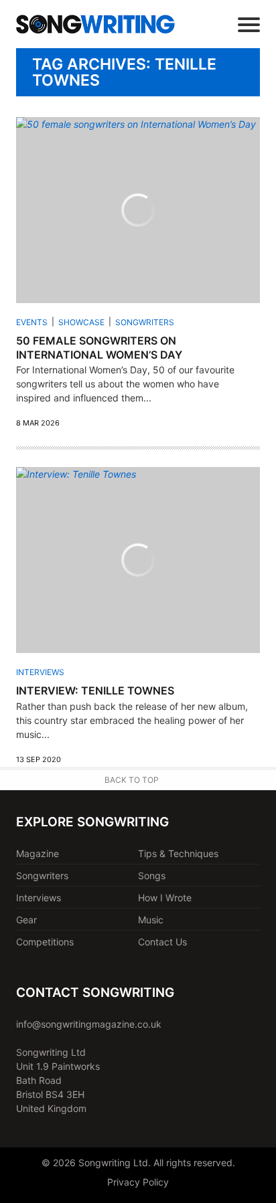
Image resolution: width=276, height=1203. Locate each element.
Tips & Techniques (178, 853)
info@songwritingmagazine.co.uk (88, 1024)
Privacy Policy (138, 1182)
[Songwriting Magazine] (95, 24)
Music (150, 919)
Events (32, 322)
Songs (151, 875)
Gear (26, 919)
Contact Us (162, 941)
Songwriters (144, 322)
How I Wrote (165, 897)
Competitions (45, 941)
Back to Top (132, 780)
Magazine (37, 853)
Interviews (40, 672)
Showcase (81, 322)
